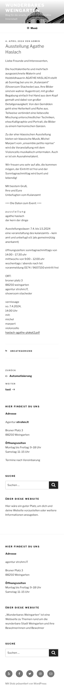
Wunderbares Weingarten (25, 8)
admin (35, 41)
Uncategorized (21, 351)
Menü (34, 28)
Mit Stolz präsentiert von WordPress (25, 683)
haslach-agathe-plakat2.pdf (22, 332)
